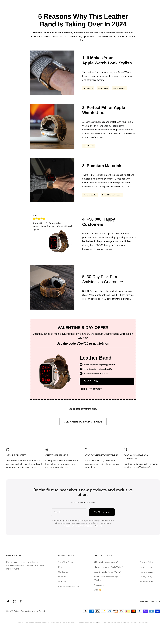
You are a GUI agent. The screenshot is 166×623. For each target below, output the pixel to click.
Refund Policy (146, 567)
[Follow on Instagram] (14, 601)
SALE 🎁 (98, 589)
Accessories (99, 585)
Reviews (62, 576)
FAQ (60, 567)
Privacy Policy (146, 576)
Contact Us (63, 572)
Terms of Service (147, 572)
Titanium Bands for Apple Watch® (108, 567)
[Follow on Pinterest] (21, 601)
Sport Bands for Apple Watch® (107, 572)
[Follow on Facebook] (8, 601)
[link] (83, 421)
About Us (62, 581)
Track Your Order (65, 562)
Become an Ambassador (69, 586)
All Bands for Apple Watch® (106, 562)
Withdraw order (147, 581)
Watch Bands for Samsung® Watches (106, 578)
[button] (107, 381)
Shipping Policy (146, 562)
